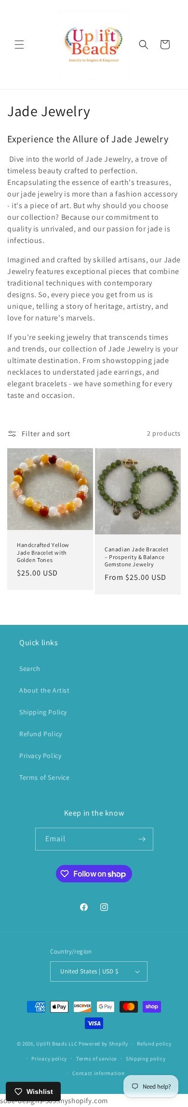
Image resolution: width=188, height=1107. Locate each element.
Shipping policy (146, 1058)
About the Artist (44, 690)
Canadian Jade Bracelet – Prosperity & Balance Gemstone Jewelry (136, 557)
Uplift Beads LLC (56, 1043)
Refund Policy (40, 733)
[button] (19, 44)
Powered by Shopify (103, 1043)
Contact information (98, 1073)
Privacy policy (49, 1058)
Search (29, 668)
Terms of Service (44, 777)
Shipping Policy (43, 712)
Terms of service (96, 1058)
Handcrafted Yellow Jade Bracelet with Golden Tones (43, 552)
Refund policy (154, 1043)
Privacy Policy (40, 755)
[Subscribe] (142, 839)
